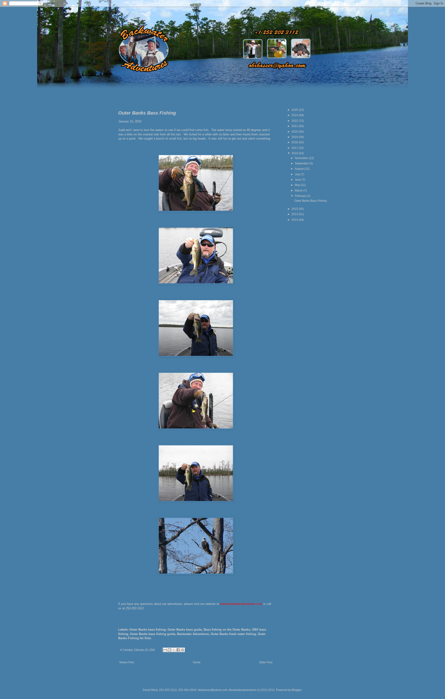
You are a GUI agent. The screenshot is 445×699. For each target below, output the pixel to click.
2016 (295, 153)
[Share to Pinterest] (182, 650)
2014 (295, 214)
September (302, 163)
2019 (295, 137)
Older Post (265, 662)
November (302, 158)
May (298, 185)
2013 (295, 219)
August (299, 168)
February (301, 196)
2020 (295, 131)
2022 (295, 120)
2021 (295, 126)
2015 (295, 209)
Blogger (297, 690)
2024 (295, 115)
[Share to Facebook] (178, 650)
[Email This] (165, 650)
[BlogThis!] (169, 650)
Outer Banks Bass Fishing (310, 200)
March (299, 190)
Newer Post (126, 662)
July (298, 174)
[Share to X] (174, 650)
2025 (295, 110)
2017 (295, 148)
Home (196, 662)
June (298, 179)
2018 (295, 142)
